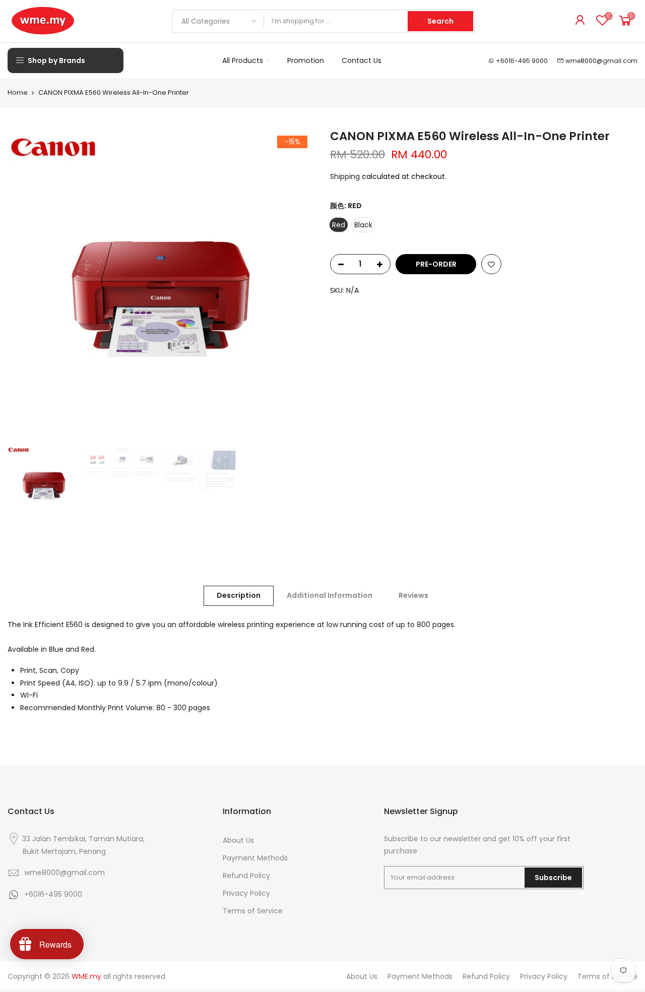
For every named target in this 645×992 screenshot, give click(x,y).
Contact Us (361, 60)
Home (18, 92)
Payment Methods (255, 858)
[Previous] (25, 285)
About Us (238, 840)
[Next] (297, 285)
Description (239, 595)
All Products (242, 60)
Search (440, 21)
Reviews (413, 595)
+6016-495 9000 (522, 60)
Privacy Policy (246, 893)
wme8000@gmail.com (601, 60)
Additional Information (329, 595)
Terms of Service (253, 911)
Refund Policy (246, 876)
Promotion (305, 60)
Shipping (345, 176)
